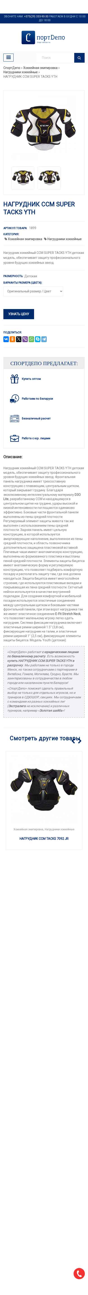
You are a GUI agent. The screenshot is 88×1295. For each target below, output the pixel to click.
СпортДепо (11, 68)
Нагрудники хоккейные (20, 72)
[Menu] (8, 57)
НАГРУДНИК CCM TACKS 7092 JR (44, 838)
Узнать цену (18, 314)
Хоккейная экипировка (40, 68)
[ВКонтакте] (6, 339)
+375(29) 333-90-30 (36, 16)
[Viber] (25, 339)
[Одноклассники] (12, 339)
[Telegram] (44, 339)
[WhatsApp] (31, 339)
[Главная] (44, 37)
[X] (18, 339)
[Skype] (37, 339)
